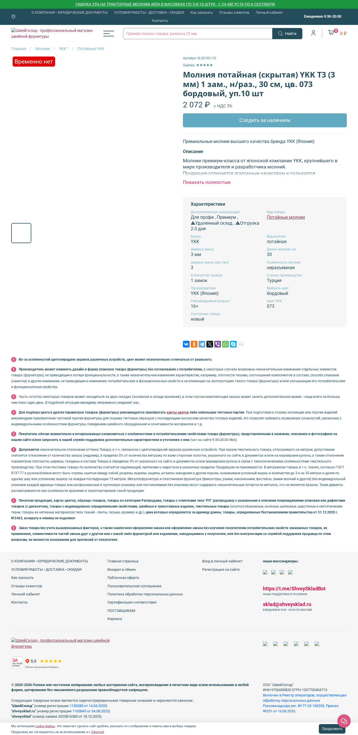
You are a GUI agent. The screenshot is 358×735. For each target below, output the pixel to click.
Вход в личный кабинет (222, 561)
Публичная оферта (123, 578)
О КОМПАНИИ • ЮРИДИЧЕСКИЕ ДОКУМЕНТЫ (70, 12)
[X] (209, 344)
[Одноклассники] (194, 344)
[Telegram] (202, 344)
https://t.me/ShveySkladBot (294, 588)
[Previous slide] (19, 137)
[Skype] (233, 344)
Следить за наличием (264, 120)
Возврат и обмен (121, 569)
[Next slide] (167, 137)
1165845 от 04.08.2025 (90, 711)
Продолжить (332, 729)
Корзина (114, 619)
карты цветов (178, 412)
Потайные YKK (90, 48)
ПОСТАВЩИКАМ (121, 611)
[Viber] (217, 344)
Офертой (97, 732)
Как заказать (201, 12)
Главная (18, 48)
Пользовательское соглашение (134, 586)
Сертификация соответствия (131, 602)
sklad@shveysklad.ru (287, 604)
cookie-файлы (45, 726)
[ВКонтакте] (186, 344)
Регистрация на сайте (221, 569)
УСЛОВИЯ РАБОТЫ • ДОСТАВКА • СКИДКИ (149, 12)
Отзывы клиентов (234, 12)
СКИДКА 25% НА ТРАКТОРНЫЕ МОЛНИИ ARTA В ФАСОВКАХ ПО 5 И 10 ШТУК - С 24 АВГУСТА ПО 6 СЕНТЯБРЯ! (165, 4)
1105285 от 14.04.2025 (88, 706)
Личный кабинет (269, 12)
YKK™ (64, 48)
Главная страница (122, 561)
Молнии (42, 48)
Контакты (160, 20)
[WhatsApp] (225, 344)
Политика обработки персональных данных (145, 594)
